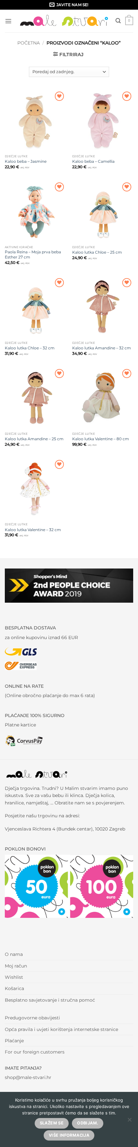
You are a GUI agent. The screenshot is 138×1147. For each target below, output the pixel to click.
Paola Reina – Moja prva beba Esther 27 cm (33, 254)
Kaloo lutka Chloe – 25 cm (97, 252)
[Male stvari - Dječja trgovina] (64, 21)
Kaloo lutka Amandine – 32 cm (101, 347)
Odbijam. (87, 1123)
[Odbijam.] (129, 1121)
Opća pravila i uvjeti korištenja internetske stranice (61, 1029)
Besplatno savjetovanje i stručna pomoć (50, 1000)
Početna (28, 43)
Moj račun (16, 966)
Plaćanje (14, 1041)
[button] (8, 21)
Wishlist (14, 977)
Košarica (14, 988)
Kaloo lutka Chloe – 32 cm (30, 347)
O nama (14, 954)
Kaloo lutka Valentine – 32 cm (33, 529)
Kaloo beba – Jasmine (26, 161)
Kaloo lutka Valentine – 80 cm (100, 438)
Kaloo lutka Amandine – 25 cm (34, 438)
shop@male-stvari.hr (28, 1077)
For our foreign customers (35, 1052)
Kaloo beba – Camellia (93, 161)
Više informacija (69, 1135)
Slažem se (52, 1123)
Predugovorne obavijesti (32, 1018)
